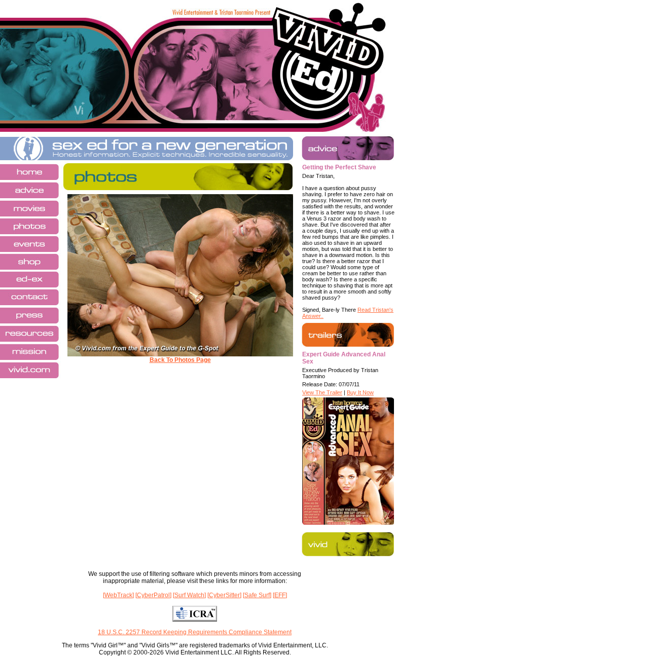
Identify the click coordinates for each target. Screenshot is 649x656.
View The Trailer (322, 392)
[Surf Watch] (189, 595)
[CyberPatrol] (153, 595)
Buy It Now (360, 392)
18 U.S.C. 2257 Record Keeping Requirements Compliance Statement (195, 632)
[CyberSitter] (224, 595)
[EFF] (280, 595)
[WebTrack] (118, 595)
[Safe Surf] (257, 595)
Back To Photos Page (180, 359)
